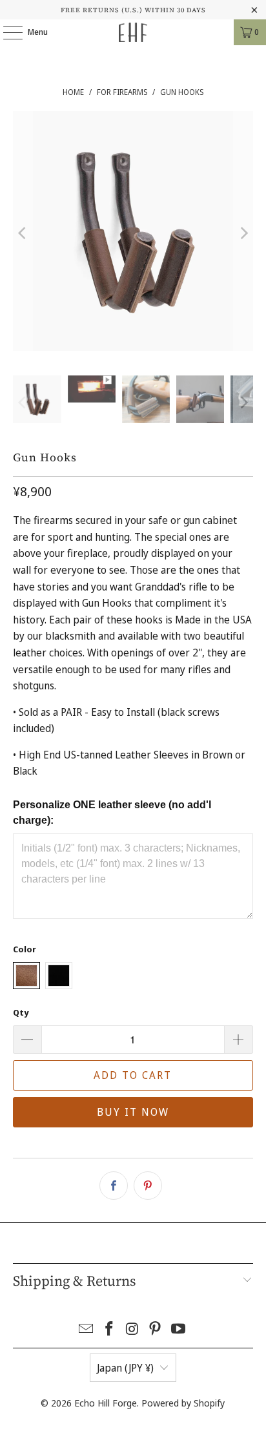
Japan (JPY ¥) (125, 1368)
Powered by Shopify (183, 1402)
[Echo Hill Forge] (133, 32)
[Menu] (6, 32)
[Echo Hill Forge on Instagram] (132, 1329)
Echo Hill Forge (105, 1402)
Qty (20, 1012)
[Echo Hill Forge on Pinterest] (155, 1329)
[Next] (243, 233)
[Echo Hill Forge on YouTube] (179, 1329)
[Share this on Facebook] (113, 1185)
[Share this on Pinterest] (148, 1185)
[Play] (132, 233)
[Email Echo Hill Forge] (86, 1329)
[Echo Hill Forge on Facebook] (109, 1329)
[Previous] (22, 233)
